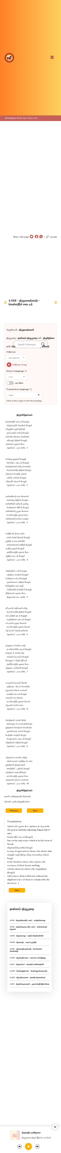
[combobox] (16, 358)
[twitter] (31, 237)
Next (35, 810)
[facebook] (36, 237)
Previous (14, 810)
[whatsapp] (41, 237)
